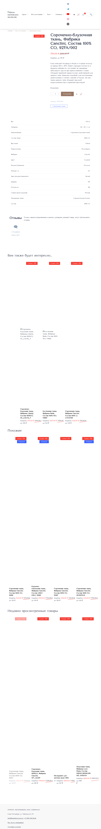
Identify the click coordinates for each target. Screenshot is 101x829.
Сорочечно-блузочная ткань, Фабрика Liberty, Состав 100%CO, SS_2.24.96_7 (27, 413)
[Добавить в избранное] (77, 94)
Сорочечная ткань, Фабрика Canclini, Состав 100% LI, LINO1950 (72, 414)
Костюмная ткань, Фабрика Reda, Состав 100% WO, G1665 (50, 414)
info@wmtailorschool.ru (15, 818)
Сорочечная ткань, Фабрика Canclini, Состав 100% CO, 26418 (16, 774)
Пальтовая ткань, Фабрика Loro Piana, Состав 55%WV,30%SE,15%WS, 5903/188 (83, 771)
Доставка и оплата (14, 827)
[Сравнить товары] (78, 14)
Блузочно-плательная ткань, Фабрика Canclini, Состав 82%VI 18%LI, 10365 (39, 590)
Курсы (24, 14)
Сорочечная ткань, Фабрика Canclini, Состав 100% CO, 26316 (16, 592)
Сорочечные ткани (35, 31)
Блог (48, 14)
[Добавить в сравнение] (81, 94)
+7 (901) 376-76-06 (30, 818)
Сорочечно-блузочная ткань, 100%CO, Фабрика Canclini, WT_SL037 (39, 773)
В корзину (67, 94)
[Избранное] (74, 14)
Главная (10, 31)
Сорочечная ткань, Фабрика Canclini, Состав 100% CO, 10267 (61, 592)
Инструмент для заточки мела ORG (61, 777)
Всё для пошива (36, 14)
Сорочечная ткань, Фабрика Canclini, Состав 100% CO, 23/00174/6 (83, 592)
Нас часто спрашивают (16, 822)
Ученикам (59, 14)
